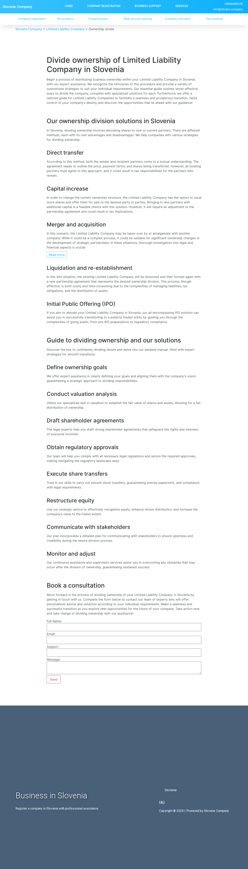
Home (69, 6)
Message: (53, 659)
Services (181, 6)
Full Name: (54, 621)
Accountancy (65, 19)
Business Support (148, 6)
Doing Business (98, 19)
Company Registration (103, 6)
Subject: (53, 646)
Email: (51, 633)
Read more (57, 255)
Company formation (178, 19)
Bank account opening (138, 19)
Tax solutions (214, 19)
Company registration (32, 19)
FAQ (162, 802)
